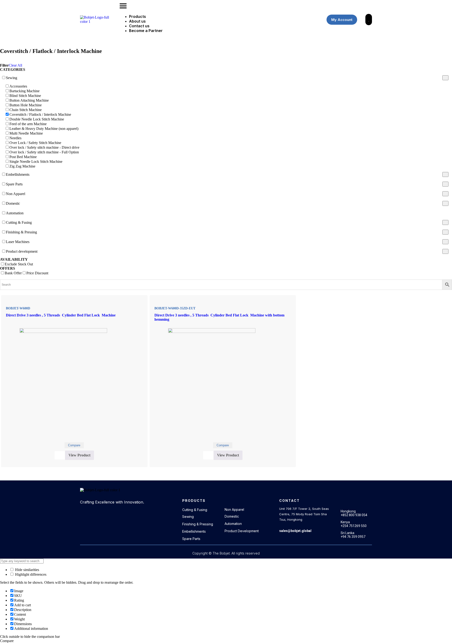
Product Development (242, 531)
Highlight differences (30, 574)
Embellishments (194, 531)
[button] (218, 6)
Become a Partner (146, 30)
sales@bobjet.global (295, 531)
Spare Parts (191, 539)
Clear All (15, 65)
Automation (233, 524)
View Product (79, 455)
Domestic (232, 516)
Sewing (188, 517)
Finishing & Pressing (197, 524)
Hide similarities (26, 570)
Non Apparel (234, 509)
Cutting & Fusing (194, 510)
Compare (74, 445)
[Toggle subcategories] (445, 77)
